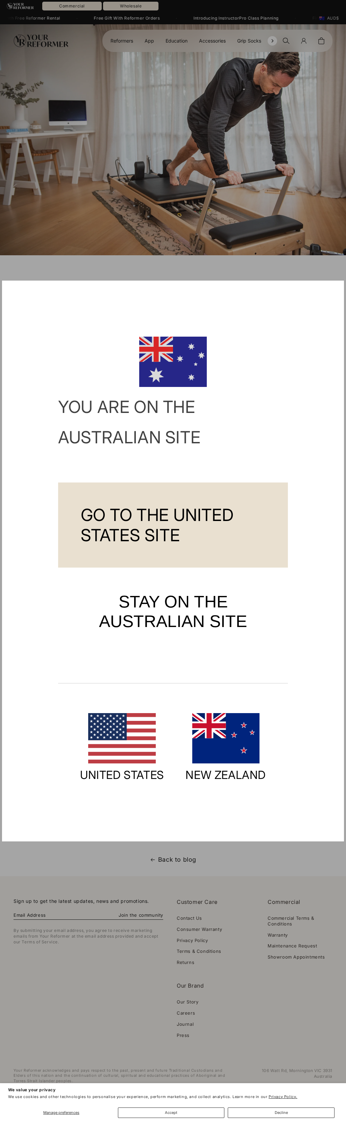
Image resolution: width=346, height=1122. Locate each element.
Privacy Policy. (283, 1096)
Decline (281, 1112)
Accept (171, 1112)
